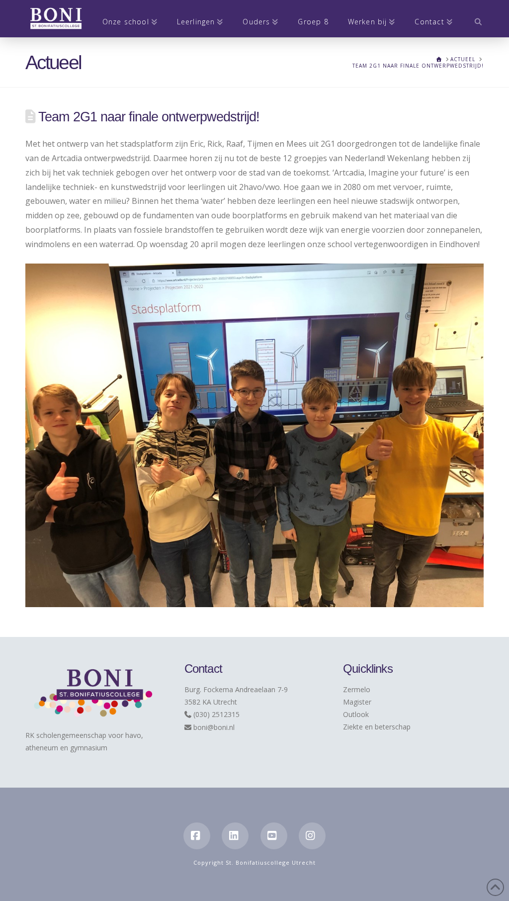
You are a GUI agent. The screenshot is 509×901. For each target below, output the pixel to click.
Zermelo (356, 689)
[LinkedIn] (235, 835)
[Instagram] (312, 835)
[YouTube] (273, 835)
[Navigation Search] (473, 18)
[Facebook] (196, 835)
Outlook (356, 714)
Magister (357, 702)
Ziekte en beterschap (377, 726)
